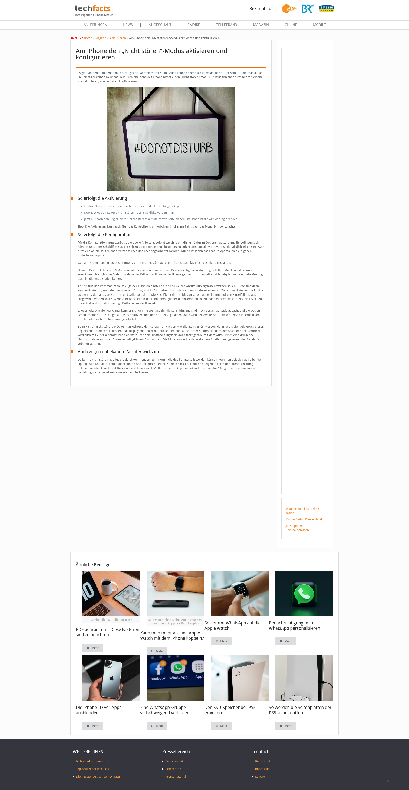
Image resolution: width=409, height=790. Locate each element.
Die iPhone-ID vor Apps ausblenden (98, 710)
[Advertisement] (305, 128)
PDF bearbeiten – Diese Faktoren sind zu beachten (107, 632)
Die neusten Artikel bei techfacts (98, 776)
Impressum (263, 769)
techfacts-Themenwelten (92, 761)
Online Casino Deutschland (304, 519)
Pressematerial (176, 776)
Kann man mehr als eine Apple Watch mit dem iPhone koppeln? (172, 635)
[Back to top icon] (388, 781)
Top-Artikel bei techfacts (92, 769)
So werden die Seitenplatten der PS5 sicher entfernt (300, 710)
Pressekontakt (175, 761)
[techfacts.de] (92, 10)
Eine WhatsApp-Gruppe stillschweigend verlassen (164, 710)
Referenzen (173, 769)
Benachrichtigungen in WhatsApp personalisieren (294, 625)
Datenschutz (263, 761)
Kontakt (260, 776)
